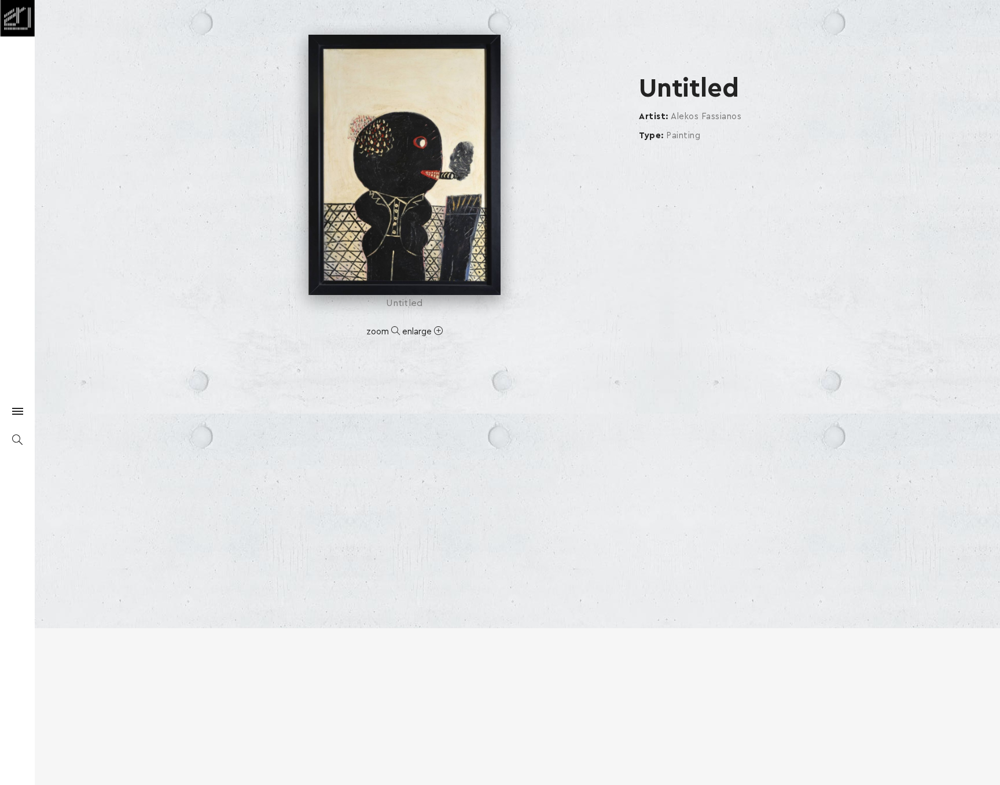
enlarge (418, 331)
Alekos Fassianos (706, 116)
